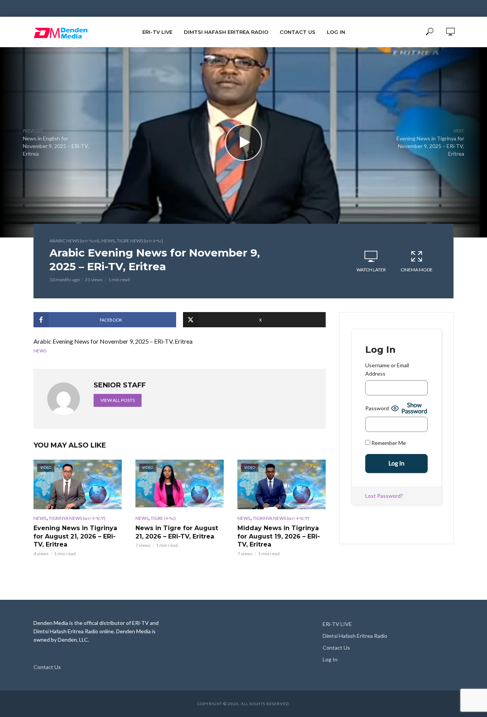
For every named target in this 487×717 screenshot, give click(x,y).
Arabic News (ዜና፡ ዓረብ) (74, 241)
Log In (336, 32)
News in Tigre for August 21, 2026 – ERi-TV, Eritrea (176, 532)
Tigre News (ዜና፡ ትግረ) (140, 241)
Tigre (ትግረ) (163, 518)
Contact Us (297, 32)
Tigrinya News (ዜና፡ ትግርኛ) (77, 518)
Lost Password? (384, 495)
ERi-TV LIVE (157, 32)
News (108, 241)
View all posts (117, 400)
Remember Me (388, 443)
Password (377, 408)
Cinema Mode (417, 269)
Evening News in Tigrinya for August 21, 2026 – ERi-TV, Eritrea (75, 536)
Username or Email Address (387, 369)
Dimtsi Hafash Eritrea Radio (226, 32)
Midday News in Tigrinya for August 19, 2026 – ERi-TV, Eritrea (278, 536)
